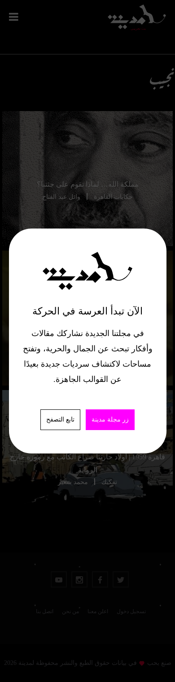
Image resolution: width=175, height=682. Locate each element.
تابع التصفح (60, 419)
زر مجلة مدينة (110, 419)
